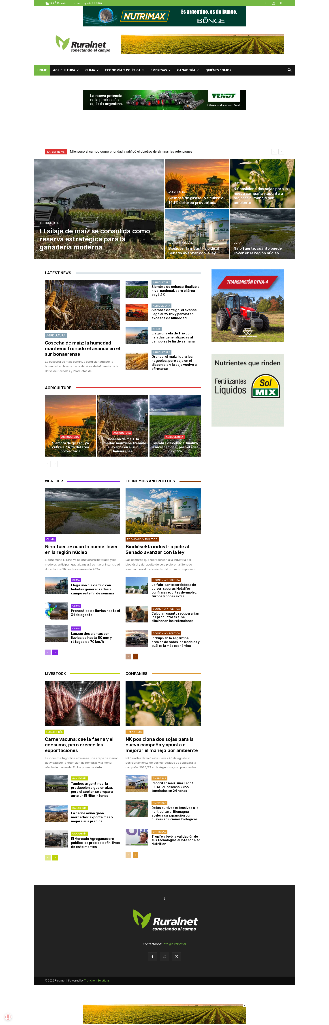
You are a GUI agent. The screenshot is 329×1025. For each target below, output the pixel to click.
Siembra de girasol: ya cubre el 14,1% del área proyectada (70, 447)
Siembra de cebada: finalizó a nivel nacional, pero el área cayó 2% (175, 291)
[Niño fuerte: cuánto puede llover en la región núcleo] (262, 234)
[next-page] (55, 464)
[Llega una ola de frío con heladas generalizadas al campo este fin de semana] (137, 335)
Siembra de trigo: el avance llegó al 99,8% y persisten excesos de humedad (174, 314)
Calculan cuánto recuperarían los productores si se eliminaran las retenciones (175, 617)
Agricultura (64, 70)
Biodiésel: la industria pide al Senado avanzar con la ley (157, 549)
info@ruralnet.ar (174, 944)
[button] (289, 70)
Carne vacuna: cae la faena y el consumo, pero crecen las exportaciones (79, 744)
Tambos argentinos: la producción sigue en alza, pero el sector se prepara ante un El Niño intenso (92, 790)
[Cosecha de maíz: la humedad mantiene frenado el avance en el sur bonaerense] (82, 305)
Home (42, 70)
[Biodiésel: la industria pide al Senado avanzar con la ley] (197, 234)
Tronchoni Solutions (96, 980)
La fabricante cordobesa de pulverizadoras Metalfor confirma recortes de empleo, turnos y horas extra (174, 590)
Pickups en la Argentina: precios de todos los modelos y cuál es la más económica (176, 642)
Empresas (159, 70)
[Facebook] (266, 3)
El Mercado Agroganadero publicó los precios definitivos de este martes (95, 843)
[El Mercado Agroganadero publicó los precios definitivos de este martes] (56, 838)
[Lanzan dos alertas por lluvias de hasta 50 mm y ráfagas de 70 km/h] (56, 633)
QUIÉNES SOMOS (218, 70)
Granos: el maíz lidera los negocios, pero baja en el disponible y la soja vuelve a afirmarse (174, 363)
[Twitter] (280, 3)
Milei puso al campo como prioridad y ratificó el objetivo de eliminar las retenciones (131, 152)
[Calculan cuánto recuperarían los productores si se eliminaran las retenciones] (137, 614)
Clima (90, 70)
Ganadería (186, 70)
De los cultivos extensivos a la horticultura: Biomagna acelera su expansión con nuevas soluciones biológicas (175, 813)
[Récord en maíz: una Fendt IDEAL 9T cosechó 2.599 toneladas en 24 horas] (137, 783)
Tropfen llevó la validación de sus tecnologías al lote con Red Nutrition (176, 840)
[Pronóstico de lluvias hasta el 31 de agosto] (56, 611)
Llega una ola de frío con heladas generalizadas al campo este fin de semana (173, 337)
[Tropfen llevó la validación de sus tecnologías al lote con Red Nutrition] (137, 837)
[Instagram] (273, 3)
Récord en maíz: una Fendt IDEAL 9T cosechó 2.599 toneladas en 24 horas (172, 787)
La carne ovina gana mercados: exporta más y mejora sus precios (92, 817)
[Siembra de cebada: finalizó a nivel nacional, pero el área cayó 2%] (137, 289)
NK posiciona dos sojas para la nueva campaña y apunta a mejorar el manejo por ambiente (162, 744)
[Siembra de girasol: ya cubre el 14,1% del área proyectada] (197, 183)
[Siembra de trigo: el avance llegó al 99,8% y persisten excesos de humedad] (137, 312)
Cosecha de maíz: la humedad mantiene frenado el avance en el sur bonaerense (82, 348)
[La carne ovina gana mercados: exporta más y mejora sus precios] (56, 813)
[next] (281, 151)
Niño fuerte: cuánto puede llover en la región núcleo (81, 549)
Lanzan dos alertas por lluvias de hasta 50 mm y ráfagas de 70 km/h (91, 638)
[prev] (274, 151)
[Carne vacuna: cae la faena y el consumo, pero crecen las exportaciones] (82, 703)
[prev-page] (48, 464)
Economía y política (123, 70)
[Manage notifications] (8, 1017)
